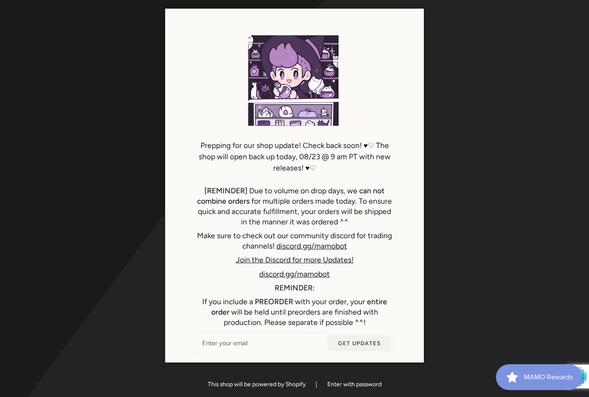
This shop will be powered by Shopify (257, 384)
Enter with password (354, 384)
